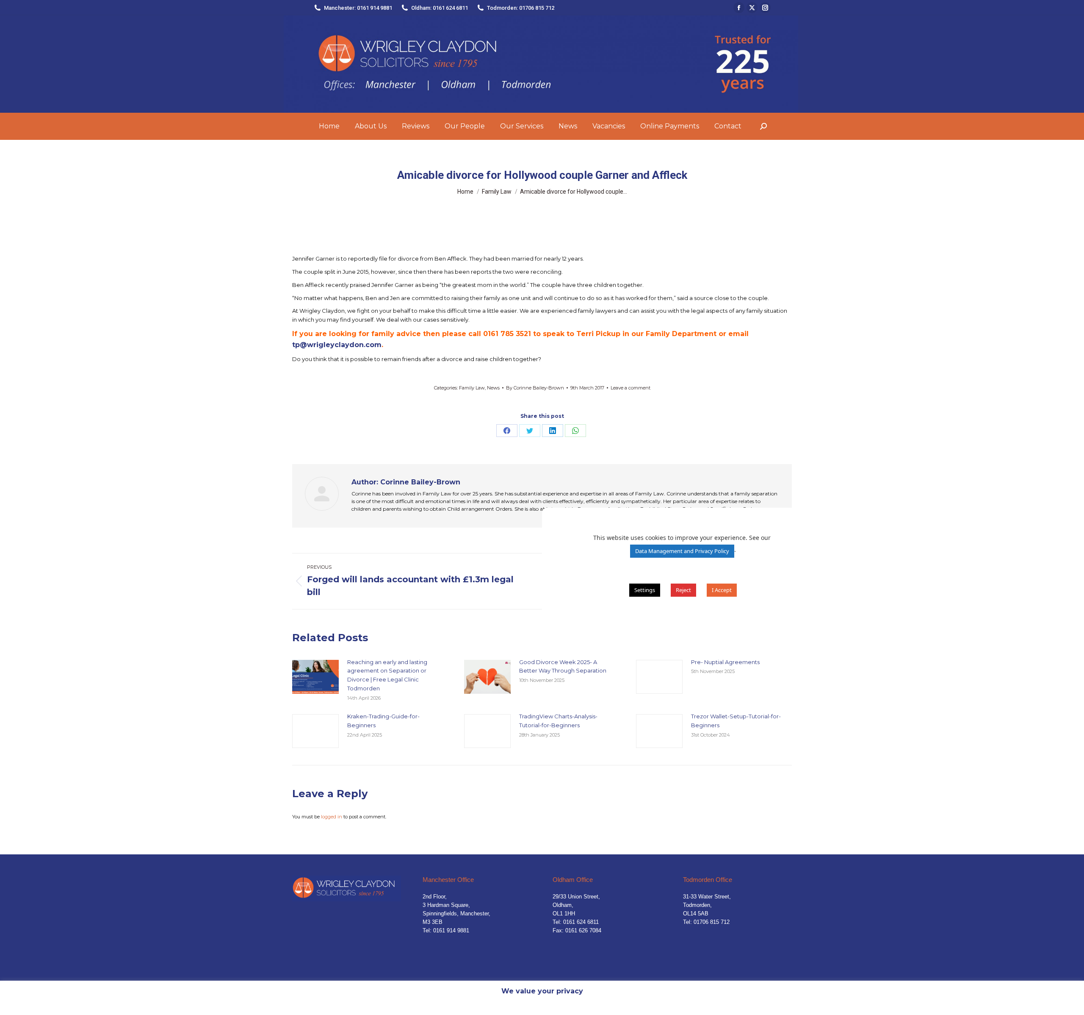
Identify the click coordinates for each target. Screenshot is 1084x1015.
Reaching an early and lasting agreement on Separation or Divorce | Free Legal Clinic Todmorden (387, 675)
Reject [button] (683, 590)
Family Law (472, 388)
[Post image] (315, 677)
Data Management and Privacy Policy (682, 551)
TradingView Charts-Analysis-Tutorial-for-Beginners (558, 721)
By (535, 388)
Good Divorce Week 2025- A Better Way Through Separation (562, 666)
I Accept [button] (722, 590)
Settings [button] (644, 590)
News (493, 388)
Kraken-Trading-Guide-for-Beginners (383, 721)
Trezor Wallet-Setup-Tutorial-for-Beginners (736, 721)
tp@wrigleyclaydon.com (337, 345)
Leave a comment (630, 388)
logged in (331, 817)
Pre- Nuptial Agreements (725, 662)
